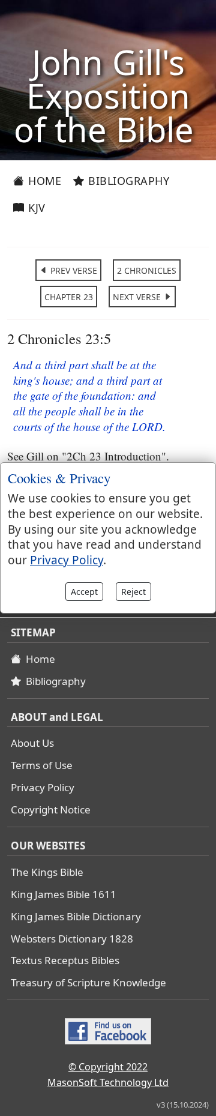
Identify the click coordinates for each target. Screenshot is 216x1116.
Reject (133, 591)
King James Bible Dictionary (76, 916)
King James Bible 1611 (63, 894)
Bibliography (127, 180)
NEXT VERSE (138, 297)
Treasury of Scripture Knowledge (88, 982)
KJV (35, 208)
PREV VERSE (72, 270)
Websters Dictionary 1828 (72, 939)
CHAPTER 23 (68, 297)
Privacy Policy (42, 787)
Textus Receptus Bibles (65, 960)
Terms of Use (42, 765)
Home (43, 180)
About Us (32, 743)
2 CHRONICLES (146, 270)
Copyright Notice (51, 809)
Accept (84, 591)
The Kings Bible (47, 872)
